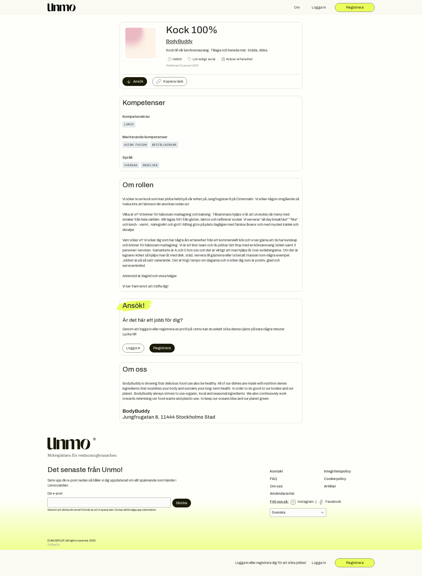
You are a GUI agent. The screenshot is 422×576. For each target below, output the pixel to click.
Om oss (276, 486)
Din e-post (55, 493)
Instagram (306, 501)
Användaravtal (282, 493)
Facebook (333, 501)
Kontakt (276, 471)
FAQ (273, 479)
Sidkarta (53, 544)
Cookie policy (335, 479)
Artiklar (330, 486)
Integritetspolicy (337, 471)
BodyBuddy (179, 41)
